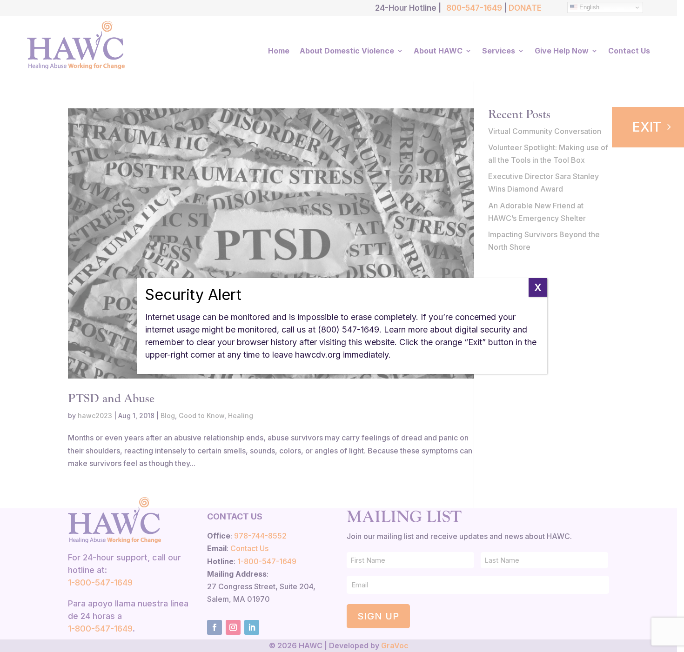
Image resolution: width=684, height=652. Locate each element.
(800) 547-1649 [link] (348, 329)
